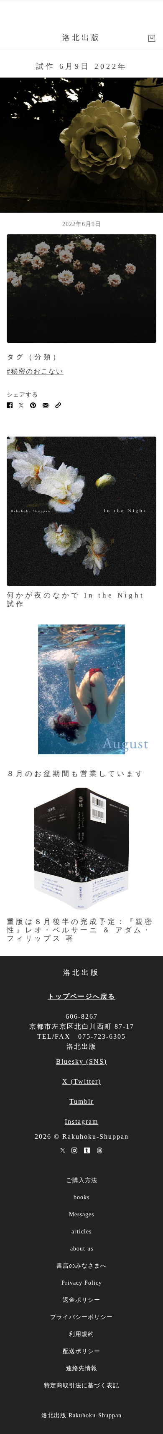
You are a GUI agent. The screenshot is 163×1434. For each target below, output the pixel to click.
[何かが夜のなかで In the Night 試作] (81, 511)
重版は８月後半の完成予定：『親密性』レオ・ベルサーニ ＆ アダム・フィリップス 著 (80, 929)
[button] (58, 405)
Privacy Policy (81, 1283)
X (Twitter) (81, 1081)
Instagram (81, 1121)
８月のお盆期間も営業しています (76, 774)
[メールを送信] (45, 405)
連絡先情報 (81, 1368)
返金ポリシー (81, 1300)
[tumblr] (87, 1150)
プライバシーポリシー (81, 1317)
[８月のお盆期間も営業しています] (81, 689)
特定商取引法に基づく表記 (81, 1385)
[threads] (99, 1150)
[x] (62, 1150)
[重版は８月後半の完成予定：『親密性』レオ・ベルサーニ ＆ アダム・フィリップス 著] (81, 848)
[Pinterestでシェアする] (33, 405)
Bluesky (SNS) (81, 1061)
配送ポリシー (81, 1351)
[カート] (151, 38)
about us (81, 1249)
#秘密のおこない (35, 371)
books (81, 1197)
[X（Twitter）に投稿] (21, 405)
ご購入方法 (81, 1180)
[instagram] (74, 1150)
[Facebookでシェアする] (9, 405)
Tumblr (81, 1101)
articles (81, 1231)
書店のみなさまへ (81, 1266)
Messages (81, 1214)
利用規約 (81, 1334)
